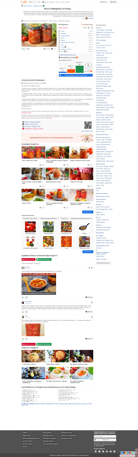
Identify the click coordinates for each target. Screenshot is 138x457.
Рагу (109, 168)
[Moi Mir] (128, 453)
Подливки (98, 219)
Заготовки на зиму (102, 50)
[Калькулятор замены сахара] (65, 47)
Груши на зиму (106, 95)
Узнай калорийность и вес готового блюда (76, 75)
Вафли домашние (100, 129)
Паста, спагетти (99, 175)
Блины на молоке (104, 124)
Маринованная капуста (101, 97)
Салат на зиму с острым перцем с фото (32, 182)
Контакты (25, 446)
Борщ (97, 45)
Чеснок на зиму (99, 79)
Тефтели (98, 180)
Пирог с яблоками (102, 259)
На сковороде (108, 139)
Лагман (97, 185)
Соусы (99, 217)
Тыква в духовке (110, 161)
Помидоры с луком (100, 240)
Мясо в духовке (107, 156)
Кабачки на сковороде (101, 146)
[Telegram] (134, 453)
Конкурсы (67, 2)
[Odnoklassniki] (126, 453)
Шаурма (98, 206)
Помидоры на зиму (100, 53)
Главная (25, 432)
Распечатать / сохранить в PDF (32, 126)
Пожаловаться (26, 20)
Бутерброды (100, 232)
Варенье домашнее (100, 69)
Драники (98, 126)
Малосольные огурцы (101, 76)
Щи (110, 45)
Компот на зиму (109, 69)
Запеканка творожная (105, 171)
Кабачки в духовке (100, 151)
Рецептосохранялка (50, 2)
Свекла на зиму (99, 88)
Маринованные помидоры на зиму (103, 86)
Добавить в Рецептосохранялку (32, 121)
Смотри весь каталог (104, 262)
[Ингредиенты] (136, 450)
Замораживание (99, 153)
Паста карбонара (108, 178)
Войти (114, 2)
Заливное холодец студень (102, 209)
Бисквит (98, 124)
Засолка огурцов (100, 93)
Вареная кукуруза (100, 256)
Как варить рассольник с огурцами (56, 381)
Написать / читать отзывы (31, 124)
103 (25, 48)
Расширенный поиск (66, 432)
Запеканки (111, 166)
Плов (97, 168)
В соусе (98, 142)
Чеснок (62, 38)
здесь (50, 118)
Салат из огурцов (100, 30)
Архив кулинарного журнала (50, 443)
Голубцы (105, 168)
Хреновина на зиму (108, 105)
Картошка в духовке (105, 144)
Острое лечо (64, 218)
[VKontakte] (122, 453)
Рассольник (102, 45)
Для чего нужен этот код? (87, 131)
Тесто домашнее (101, 199)
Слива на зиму (109, 74)
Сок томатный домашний (101, 102)
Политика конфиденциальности (31, 438)
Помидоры (63, 33)
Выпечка (99, 112)
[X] (124, 453)
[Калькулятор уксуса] (65, 51)
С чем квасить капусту (29, 364)
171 (55, 48)
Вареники (110, 173)
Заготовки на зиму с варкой (30, 218)
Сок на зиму (99, 64)
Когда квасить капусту (53, 364)
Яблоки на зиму (108, 71)
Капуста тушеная (100, 182)
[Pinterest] (130, 453)
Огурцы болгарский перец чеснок (49, 218)
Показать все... (88, 251)
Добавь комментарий (44, 259)
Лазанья (98, 178)
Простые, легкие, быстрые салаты (103, 37)
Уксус (62, 51)
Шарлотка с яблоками (101, 119)
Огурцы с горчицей (110, 107)
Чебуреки (106, 175)
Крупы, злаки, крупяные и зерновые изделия (102, 253)
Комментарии (44, 20)
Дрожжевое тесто (100, 201)
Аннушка (27, 267)
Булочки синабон (108, 129)
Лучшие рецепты (47, 432)
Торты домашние (101, 40)
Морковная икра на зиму (53, 181)
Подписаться (105, 439)
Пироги (97, 115)
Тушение (98, 144)
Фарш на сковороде (100, 158)
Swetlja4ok (90, 18)
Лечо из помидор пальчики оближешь (54, 203)
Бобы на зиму (26, 203)
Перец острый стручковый (67, 42)
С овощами (100, 235)
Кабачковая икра (100, 62)
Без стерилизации (100, 71)
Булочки (98, 122)
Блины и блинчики (100, 117)
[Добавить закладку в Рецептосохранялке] (52, 49)
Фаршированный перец (101, 149)
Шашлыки (106, 166)
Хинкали (98, 171)
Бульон (107, 45)
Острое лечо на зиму (76, 181)
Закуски (99, 204)
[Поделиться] (136, 453)
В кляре (102, 185)
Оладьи (111, 117)
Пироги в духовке (105, 122)
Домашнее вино (99, 227)
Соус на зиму (107, 93)
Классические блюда (102, 134)
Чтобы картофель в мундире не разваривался (32, 381)
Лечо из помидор (100, 100)
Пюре (97, 190)
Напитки (99, 225)
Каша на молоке (99, 173)
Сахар (62, 47)
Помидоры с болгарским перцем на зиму (105, 90)
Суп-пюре (98, 47)
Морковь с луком (109, 240)
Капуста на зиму (107, 79)
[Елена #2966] (23, 302)
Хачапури (111, 122)
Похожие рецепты (35, 20)
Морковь (63, 40)
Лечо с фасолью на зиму (29, 160)
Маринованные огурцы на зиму (103, 67)
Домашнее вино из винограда (102, 229)
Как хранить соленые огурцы (79, 364)
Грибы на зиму (99, 95)
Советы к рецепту (53, 20)
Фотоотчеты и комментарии (68, 435)
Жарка (103, 139)
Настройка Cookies (27, 443)
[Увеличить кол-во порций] (92, 27)
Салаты (99, 27)
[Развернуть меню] (136, 455)
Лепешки (111, 124)
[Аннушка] (23, 267)
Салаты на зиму (99, 60)
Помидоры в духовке (100, 161)
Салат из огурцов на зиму (102, 83)
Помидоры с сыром (100, 242)
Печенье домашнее (110, 115)
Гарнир (99, 188)
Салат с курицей (108, 30)
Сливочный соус (105, 219)
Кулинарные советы (48, 435)
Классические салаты (109, 32)
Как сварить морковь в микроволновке (77, 381)
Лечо (105, 60)
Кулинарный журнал (48, 441)
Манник (98, 131)
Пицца (102, 178)
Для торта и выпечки (102, 193)
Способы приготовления (103, 137)
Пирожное (103, 214)
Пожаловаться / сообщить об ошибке (34, 128)
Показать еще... (88, 211)
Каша (97, 166)
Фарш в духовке (99, 156)
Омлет (105, 173)
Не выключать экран (87, 24)
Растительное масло (66, 49)
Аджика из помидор (100, 107)
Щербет (98, 214)
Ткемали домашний (100, 222)
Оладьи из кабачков (105, 126)
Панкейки (102, 131)
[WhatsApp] (132, 453)
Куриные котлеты (108, 182)
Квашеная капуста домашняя (102, 109)
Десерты (99, 212)
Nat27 (26, 316)
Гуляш (110, 175)
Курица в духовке (109, 151)
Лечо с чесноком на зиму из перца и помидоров (57, 161)
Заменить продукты (63, 27)
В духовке (98, 139)
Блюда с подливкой (105, 180)
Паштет (110, 209)
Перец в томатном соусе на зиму (80, 160)
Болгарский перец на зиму (102, 57)
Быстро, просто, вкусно (103, 196)
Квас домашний (107, 227)
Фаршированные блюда (106, 142)
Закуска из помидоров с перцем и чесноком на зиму (80, 203)
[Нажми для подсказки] (77, 57)
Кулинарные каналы (66, 438)
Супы (98, 43)
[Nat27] (23, 316)
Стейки (100, 168)
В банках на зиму (100, 55)
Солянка (103, 47)
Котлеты (101, 166)
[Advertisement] (105, 14)
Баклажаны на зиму (100, 74)
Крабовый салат (99, 32)
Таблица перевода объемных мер (67, 54)
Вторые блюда (101, 164)
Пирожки (107, 117)
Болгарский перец (65, 35)
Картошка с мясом (110, 242)
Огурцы (63, 31)
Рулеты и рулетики (105, 206)
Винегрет (98, 34)
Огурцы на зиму (108, 53)
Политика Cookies (27, 441)
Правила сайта (26, 435)
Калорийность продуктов (64, 20)
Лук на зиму (99, 81)
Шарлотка (102, 115)
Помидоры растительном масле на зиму (81, 218)
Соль (62, 44)
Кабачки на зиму (108, 62)
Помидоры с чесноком (101, 238)
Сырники (108, 119)
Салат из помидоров (105, 34)
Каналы (57, 2)
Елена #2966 (28, 301)
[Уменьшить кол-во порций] (92, 29)
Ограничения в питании (103, 245)
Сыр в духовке (107, 153)
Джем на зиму (110, 76)
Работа (62, 2)
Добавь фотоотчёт (29, 259)
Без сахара (98, 248)
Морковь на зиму (106, 81)
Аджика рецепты (99, 105)
